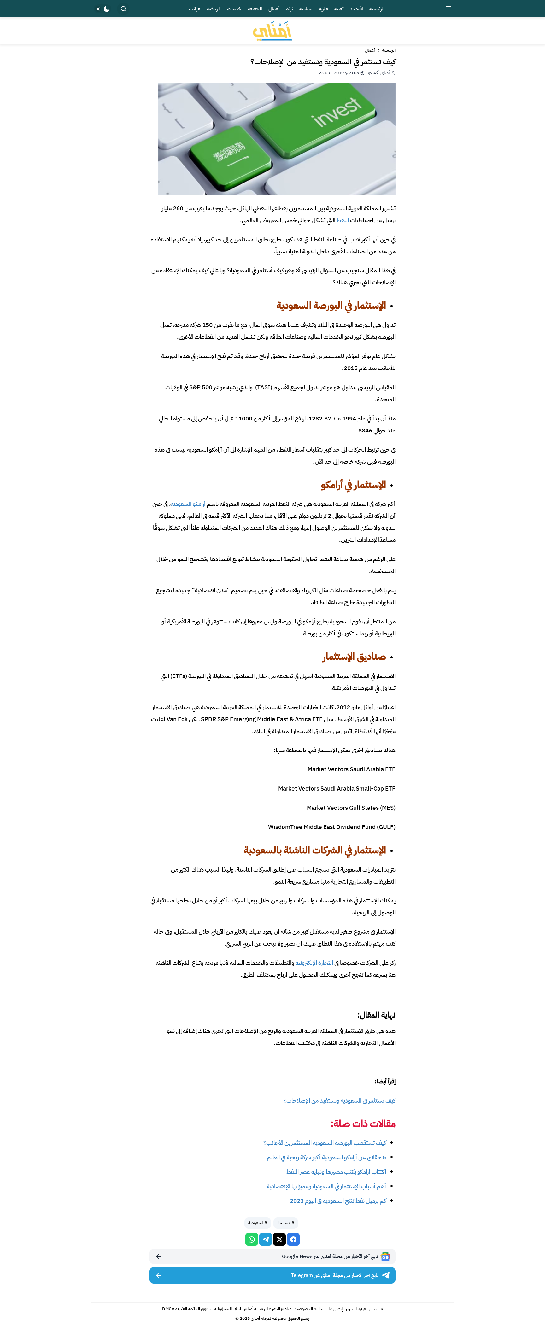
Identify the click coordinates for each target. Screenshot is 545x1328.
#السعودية (257, 1223)
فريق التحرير (356, 1309)
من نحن (376, 1309)
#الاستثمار (285, 1223)
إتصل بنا (336, 1309)
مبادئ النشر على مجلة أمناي (267, 1309)
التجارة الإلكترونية (314, 962)
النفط (343, 220)
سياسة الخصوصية (310, 1309)
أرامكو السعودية (188, 503)
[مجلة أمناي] (272, 30)
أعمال (370, 50)
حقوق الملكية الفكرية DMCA (186, 1309)
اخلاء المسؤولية (227, 1309)
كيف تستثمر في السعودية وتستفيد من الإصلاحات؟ (340, 1100)
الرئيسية (389, 50)
